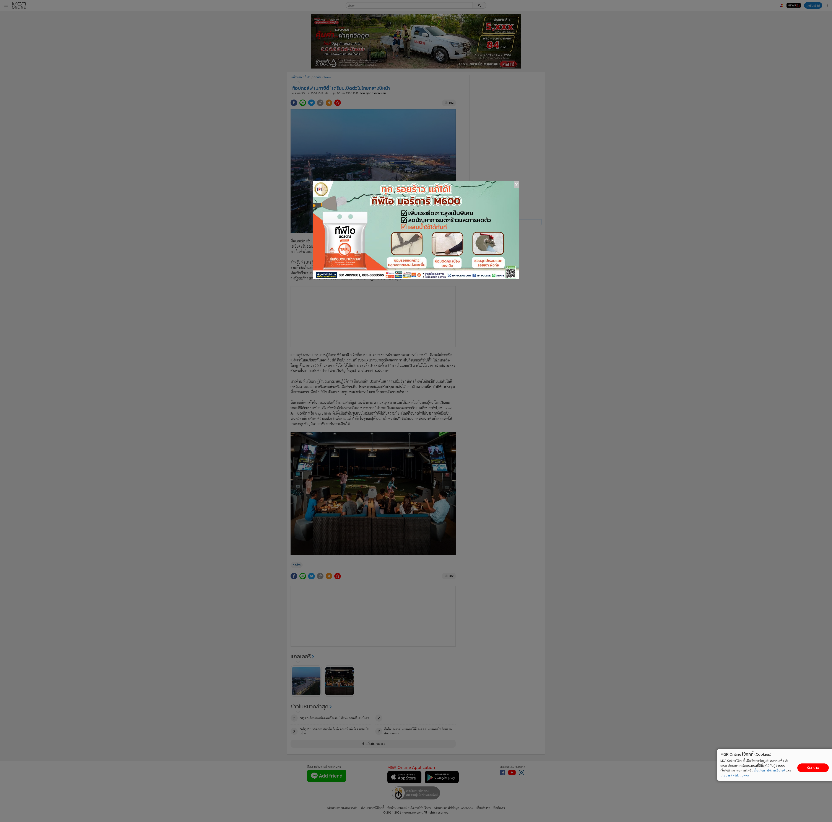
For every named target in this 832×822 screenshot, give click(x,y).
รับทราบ (813, 767)
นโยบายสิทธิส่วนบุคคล (734, 775)
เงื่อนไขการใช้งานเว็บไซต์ (769, 770)
